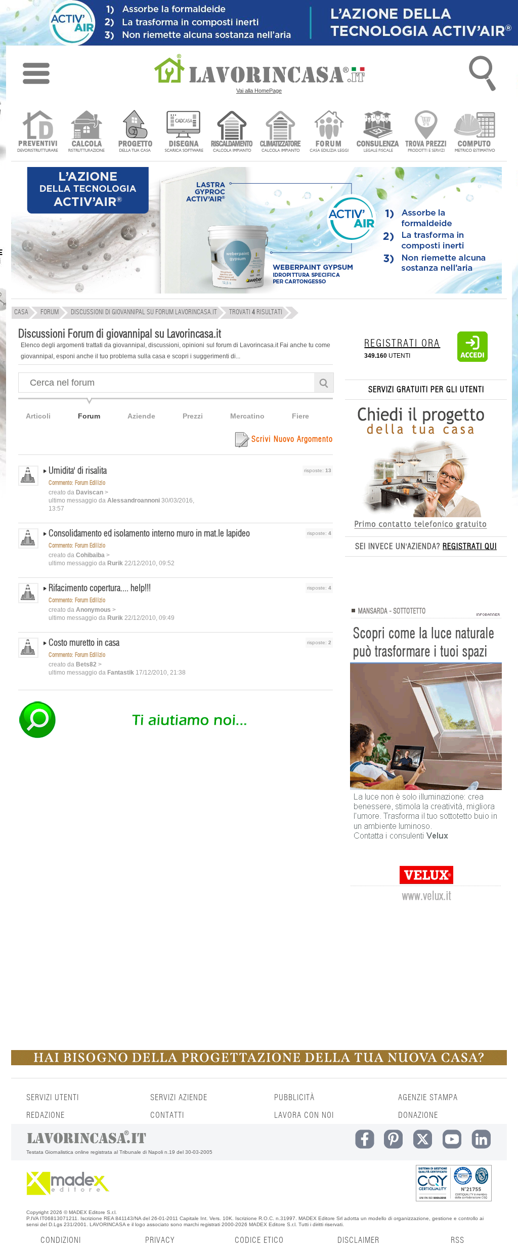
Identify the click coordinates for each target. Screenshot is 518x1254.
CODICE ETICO (259, 1240)
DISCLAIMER (358, 1240)
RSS (457, 1240)
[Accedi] (472, 359)
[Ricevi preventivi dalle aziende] (38, 132)
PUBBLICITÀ (294, 1098)
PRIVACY (160, 1240)
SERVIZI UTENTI (52, 1098)
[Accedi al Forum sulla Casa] (329, 132)
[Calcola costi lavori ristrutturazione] (86, 132)
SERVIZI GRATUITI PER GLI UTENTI (426, 390)
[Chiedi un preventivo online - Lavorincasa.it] (175, 737)
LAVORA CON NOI (304, 1115)
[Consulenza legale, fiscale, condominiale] (378, 132)
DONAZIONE (418, 1115)
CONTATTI (167, 1115)
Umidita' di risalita (78, 471)
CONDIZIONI (60, 1240)
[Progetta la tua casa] (259, 1063)
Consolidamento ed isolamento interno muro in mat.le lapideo (149, 533)
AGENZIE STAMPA (428, 1098)
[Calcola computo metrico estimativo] (475, 132)
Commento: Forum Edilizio (77, 483)
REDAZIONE (45, 1115)
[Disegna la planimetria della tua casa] (183, 132)
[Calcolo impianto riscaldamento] (232, 132)
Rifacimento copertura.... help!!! (100, 588)
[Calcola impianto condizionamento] (280, 132)
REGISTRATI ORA (402, 344)
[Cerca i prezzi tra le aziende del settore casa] (426, 132)
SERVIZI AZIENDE (178, 1098)
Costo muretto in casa (84, 643)
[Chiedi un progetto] (135, 132)
